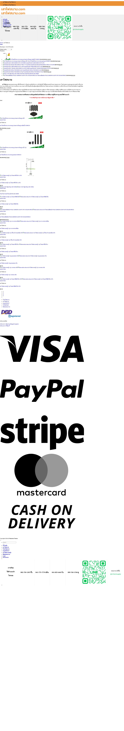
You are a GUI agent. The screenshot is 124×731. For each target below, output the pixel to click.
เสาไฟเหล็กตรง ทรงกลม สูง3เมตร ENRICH (10, 154)
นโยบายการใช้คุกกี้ (5, 325)
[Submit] (3, 544)
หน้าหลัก (5, 19)
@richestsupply (78, 29)
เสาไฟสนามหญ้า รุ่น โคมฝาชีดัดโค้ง (9, 204)
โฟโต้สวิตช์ (6, 305)
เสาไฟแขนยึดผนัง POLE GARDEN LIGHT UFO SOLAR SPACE (15, 216)
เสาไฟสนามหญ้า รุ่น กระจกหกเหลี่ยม (9, 228)
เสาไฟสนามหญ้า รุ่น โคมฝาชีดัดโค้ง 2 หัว (10, 286)
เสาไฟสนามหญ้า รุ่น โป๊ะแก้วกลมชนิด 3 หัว (11, 240)
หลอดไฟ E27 (6, 303)
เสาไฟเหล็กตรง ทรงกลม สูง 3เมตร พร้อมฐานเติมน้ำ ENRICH (15, 125)
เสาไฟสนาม (6, 20)
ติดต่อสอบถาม (6, 306)
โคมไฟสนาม (6, 299)
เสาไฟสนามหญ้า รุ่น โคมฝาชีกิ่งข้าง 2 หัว (10, 182)
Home (1, 42)
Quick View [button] (3, 120)
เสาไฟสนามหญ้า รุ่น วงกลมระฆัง (8, 274)
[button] (1, 44)
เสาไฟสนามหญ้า (7, 24)
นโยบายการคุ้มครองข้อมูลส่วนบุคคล (9, 324)
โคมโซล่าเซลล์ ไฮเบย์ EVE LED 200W (9, 193)
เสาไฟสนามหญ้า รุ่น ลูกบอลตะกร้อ (8, 263)
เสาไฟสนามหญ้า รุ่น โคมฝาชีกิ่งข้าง (9, 251)
